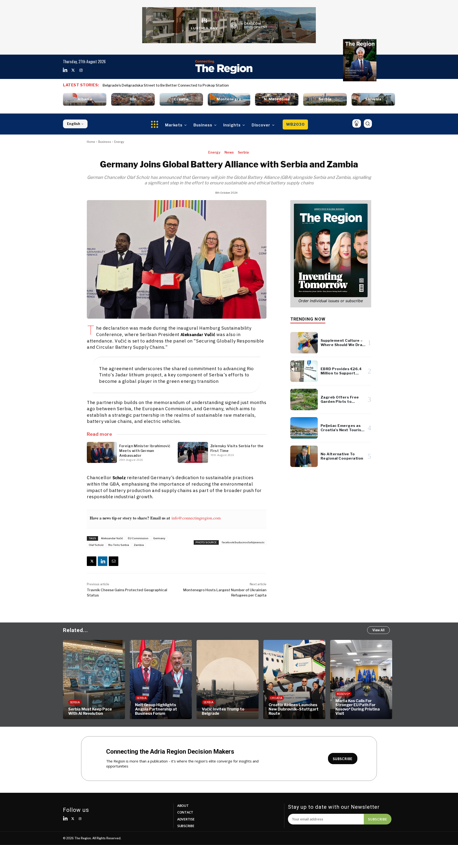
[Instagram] (81, 70)
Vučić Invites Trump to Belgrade (223, 711)
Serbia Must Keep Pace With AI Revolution (90, 711)
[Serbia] (325, 99)
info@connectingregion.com (196, 518)
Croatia (276, 698)
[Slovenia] (373, 99)
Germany (159, 538)
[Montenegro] (229, 99)
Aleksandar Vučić (112, 538)
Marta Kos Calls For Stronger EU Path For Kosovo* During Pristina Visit (357, 707)
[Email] (113, 561)
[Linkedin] (65, 70)
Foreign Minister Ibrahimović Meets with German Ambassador (145, 450)
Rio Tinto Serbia (118, 545)
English (73, 124)
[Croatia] (181, 99)
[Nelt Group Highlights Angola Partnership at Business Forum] (161, 679)
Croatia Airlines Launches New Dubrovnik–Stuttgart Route (293, 709)
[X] (91, 561)
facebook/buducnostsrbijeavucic (243, 542)
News (229, 152)
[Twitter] (73, 70)
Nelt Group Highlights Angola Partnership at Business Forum (156, 709)
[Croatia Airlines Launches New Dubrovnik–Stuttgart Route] (294, 679)
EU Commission (138, 538)
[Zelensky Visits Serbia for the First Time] (193, 452)
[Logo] (223, 67)
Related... (75, 630)
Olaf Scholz (96, 545)
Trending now (307, 318)
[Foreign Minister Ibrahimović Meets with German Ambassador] (102, 452)
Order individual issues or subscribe (330, 300)
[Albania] (84, 99)
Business (104, 142)
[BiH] (133, 99)
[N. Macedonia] (276, 99)
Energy (119, 142)
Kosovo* (343, 694)
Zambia (139, 545)
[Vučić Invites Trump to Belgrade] (228, 679)
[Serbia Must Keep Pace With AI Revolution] (94, 679)
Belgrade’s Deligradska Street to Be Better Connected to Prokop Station (166, 85)
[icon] (356, 123)
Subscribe (377, 819)
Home (91, 142)
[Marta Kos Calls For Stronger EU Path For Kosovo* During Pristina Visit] (361, 679)
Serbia (243, 152)
